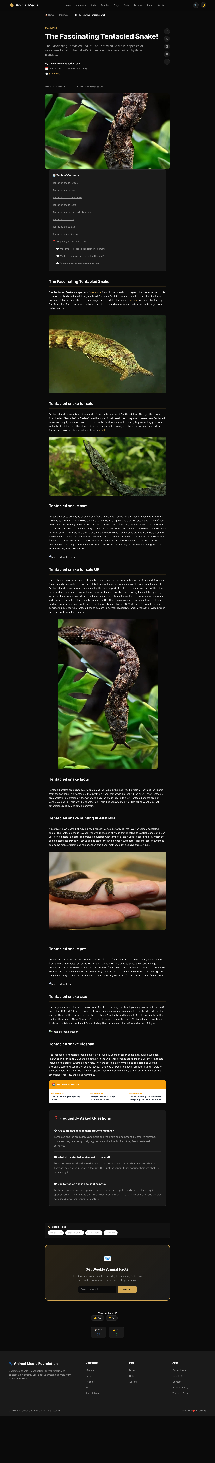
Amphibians (92, 1393)
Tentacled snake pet (63, 219)
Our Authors (179, 1370)
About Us (177, 1376)
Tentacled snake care (64, 190)
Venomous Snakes (74, 1233)
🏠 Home (49, 15)
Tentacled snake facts (64, 204)
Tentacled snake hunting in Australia (72, 212)
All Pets (133, 1381)
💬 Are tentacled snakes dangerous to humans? (81, 248)
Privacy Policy (180, 1387)
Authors (138, 5)
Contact (162, 5)
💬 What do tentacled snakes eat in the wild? (80, 256)
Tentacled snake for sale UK (67, 197)
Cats (126, 5)
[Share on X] (167, 39)
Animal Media (27, 5)
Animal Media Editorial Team (64, 63)
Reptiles (105, 5)
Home (68, 5)
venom (134, 300)
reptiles (103, 430)
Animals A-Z (62, 87)
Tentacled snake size (64, 226)
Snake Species (56, 1233)
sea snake (95, 292)
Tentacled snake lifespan (66, 234)
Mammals (80, 5)
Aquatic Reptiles (93, 1233)
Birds (93, 5)
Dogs (116, 5)
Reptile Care (110, 1233)
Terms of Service (181, 1393)
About (150, 5)
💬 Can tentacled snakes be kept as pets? (78, 263)
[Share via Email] (167, 54)
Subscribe (127, 1289)
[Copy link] (167, 62)
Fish (88, 1387)
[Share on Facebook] (167, 31)
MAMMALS (51, 28)
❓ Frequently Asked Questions (69, 241)
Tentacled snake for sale (66, 182)
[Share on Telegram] (167, 46)
